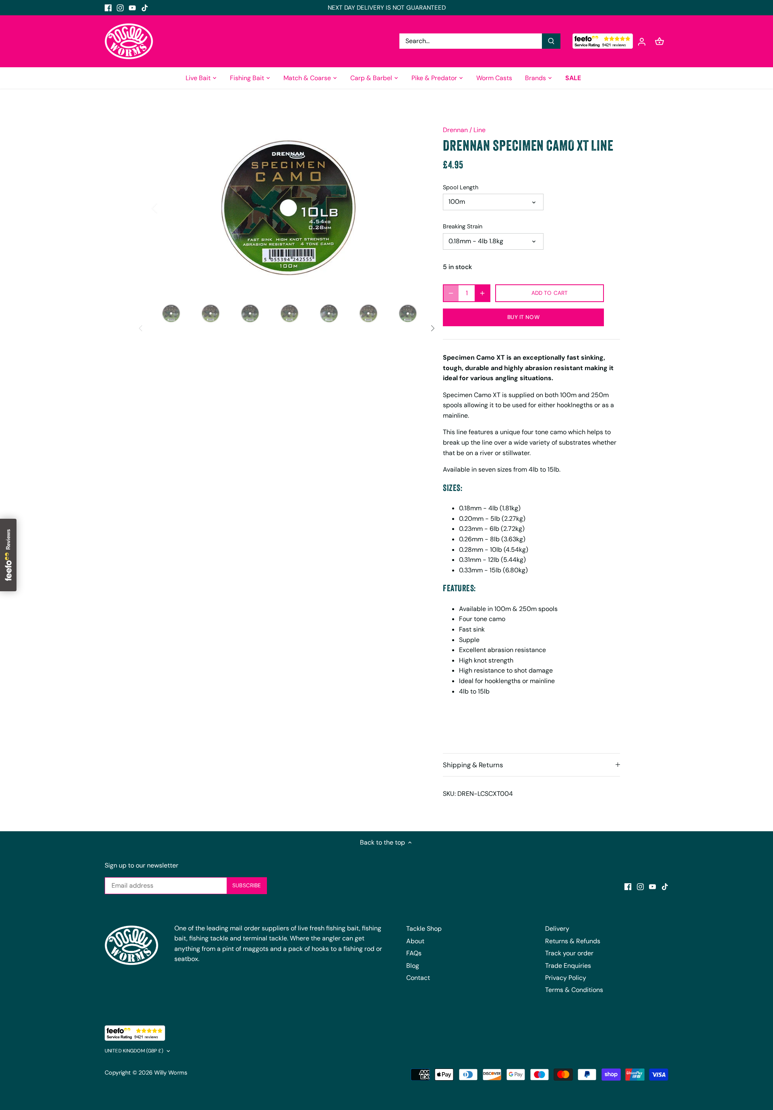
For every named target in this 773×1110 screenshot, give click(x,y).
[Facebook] (108, 7)
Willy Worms (170, 1072)
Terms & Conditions (574, 990)
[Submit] (551, 41)
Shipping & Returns (473, 764)
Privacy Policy (565, 977)
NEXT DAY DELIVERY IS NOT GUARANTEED (387, 8)
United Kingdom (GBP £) (134, 1051)
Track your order (569, 953)
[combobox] (470, 41)
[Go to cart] (659, 41)
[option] (288, 207)
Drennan (455, 130)
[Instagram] (120, 7)
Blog (412, 965)
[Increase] (482, 293)
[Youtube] (132, 7)
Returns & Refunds (572, 941)
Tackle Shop (424, 928)
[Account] (642, 41)
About (415, 941)
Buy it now (523, 317)
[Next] (411, 208)
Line (479, 130)
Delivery (557, 928)
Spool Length (460, 187)
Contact (418, 977)
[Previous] (165, 208)
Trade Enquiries (568, 965)
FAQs (414, 953)
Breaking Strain (462, 226)
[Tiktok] (144, 7)
